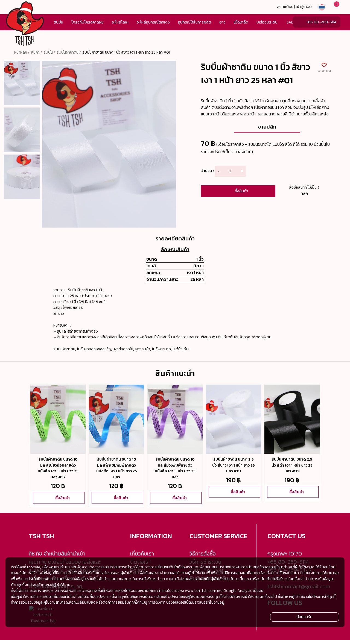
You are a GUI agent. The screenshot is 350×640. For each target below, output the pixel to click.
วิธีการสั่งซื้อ (202, 553)
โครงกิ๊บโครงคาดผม (87, 22)
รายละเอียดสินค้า (175, 238)
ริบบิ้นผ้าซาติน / (69, 52)
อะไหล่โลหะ (120, 22)
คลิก (304, 193)
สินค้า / (36, 52)
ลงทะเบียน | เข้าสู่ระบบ (294, 7)
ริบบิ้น (58, 22)
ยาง (222, 22)
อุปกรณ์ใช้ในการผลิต (194, 22)
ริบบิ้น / (49, 52)
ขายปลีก (267, 126)
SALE (291, 22)
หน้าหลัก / (22, 52)
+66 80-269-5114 (321, 22)
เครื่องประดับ (267, 22)
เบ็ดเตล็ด (241, 22)
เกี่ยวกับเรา (142, 553)
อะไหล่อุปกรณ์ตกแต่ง (153, 22)
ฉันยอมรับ (305, 617)
